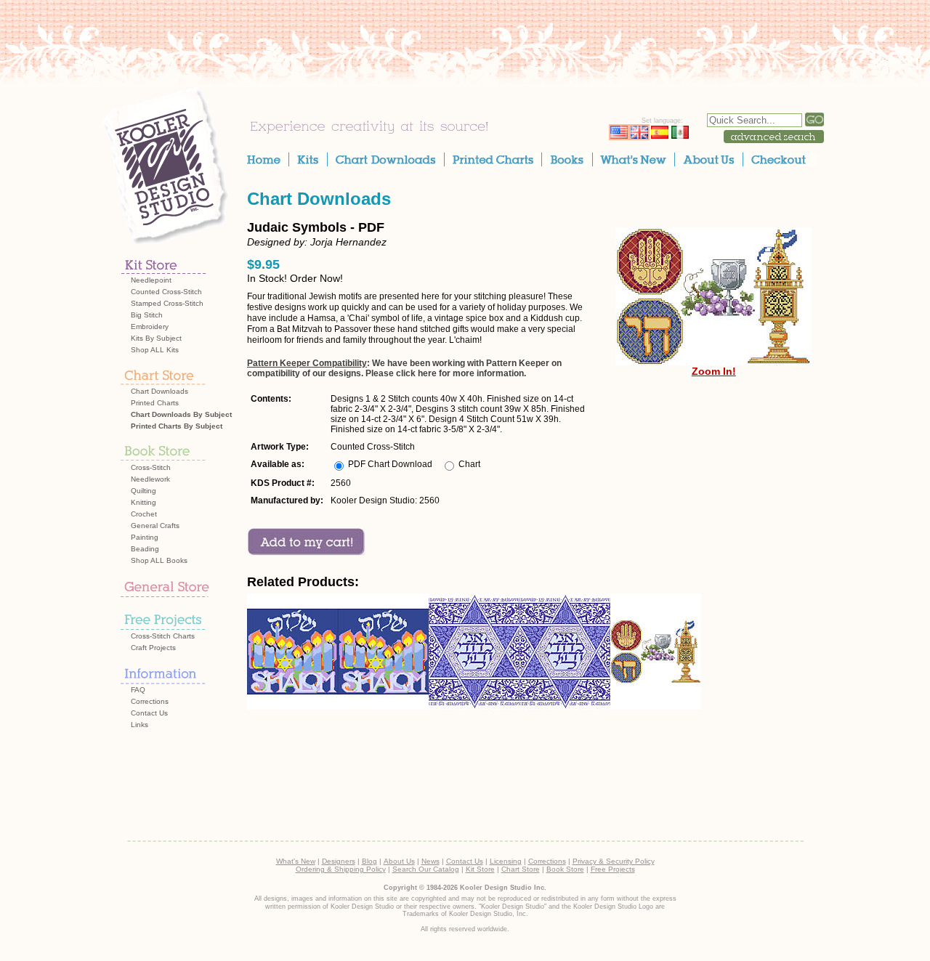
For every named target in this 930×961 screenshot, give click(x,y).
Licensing (506, 861)
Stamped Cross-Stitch (167, 303)
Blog (369, 861)
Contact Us (149, 713)
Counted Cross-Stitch (166, 292)
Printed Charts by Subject (176, 426)
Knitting (143, 502)
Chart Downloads (159, 391)
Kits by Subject (156, 338)
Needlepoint (151, 280)
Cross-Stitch (151, 467)
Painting (144, 537)
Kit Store (480, 869)
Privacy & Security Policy (614, 861)
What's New (295, 861)
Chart (469, 464)
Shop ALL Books (159, 560)
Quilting (143, 491)
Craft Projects (153, 648)
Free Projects (613, 869)
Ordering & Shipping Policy (341, 869)
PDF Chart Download (390, 464)
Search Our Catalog (425, 869)
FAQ (138, 690)
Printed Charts (155, 403)
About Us (399, 861)
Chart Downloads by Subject (181, 414)
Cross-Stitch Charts (163, 636)
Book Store (565, 869)
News (430, 861)
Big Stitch (147, 315)
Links (139, 725)
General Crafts (155, 526)
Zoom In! (714, 371)
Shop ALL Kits (155, 350)
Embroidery (150, 327)
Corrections (150, 701)
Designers (338, 861)
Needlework (150, 479)
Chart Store (520, 869)
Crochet (144, 514)
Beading (145, 549)
